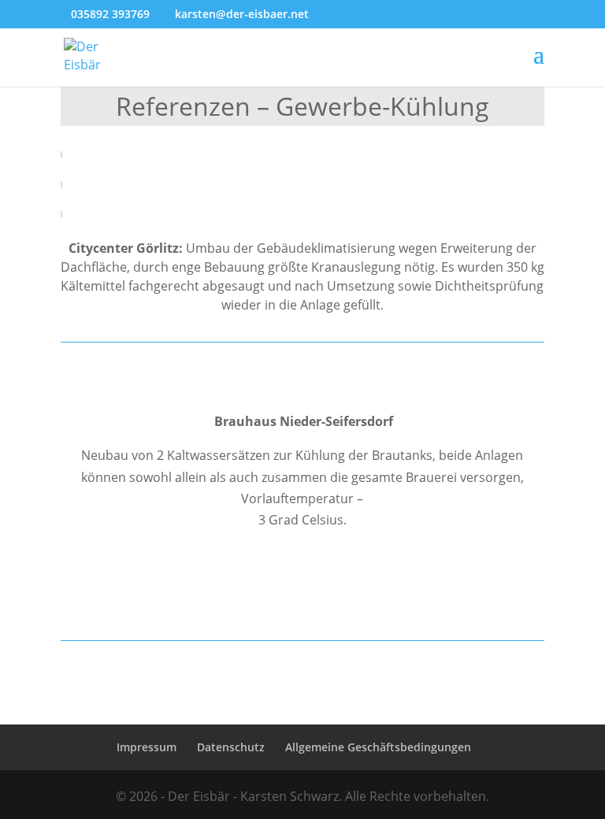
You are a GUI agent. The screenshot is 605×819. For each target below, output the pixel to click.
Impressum (146, 746)
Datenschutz (231, 746)
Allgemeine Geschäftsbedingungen (378, 746)
